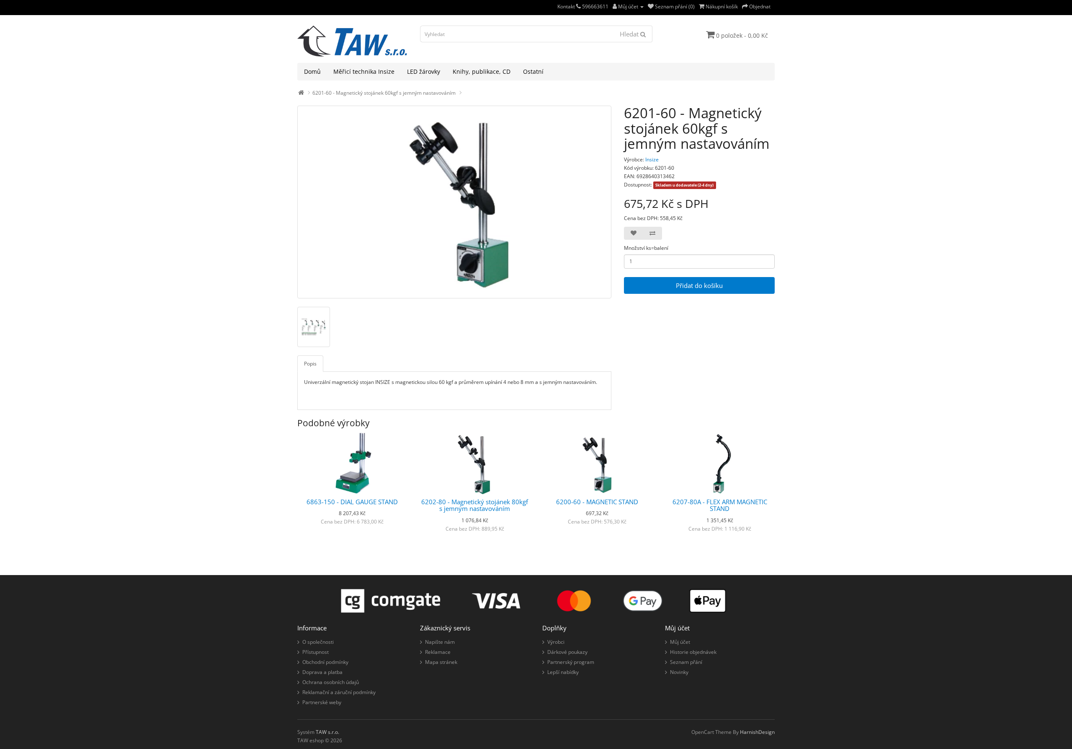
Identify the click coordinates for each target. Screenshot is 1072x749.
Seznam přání (686, 662)
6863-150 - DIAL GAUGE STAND (352, 502)
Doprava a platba (322, 672)
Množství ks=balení (646, 247)
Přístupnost (315, 652)
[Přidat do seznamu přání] (633, 233)
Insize (652, 159)
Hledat (630, 34)
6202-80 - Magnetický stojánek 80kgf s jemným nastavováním (474, 505)
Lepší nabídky (563, 672)
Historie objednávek (693, 652)
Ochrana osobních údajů (330, 682)
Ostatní (533, 71)
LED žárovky (423, 71)
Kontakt (566, 6)
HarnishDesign (757, 732)
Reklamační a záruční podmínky (339, 692)
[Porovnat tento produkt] (652, 233)
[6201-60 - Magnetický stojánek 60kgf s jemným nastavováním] (454, 202)
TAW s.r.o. (327, 732)
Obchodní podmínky (325, 662)
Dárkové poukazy (567, 652)
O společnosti (318, 641)
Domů (312, 71)
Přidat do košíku (699, 285)
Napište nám (440, 641)
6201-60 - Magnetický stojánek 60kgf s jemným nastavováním (384, 92)
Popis (310, 363)
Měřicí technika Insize (363, 71)
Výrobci (555, 641)
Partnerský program (570, 662)
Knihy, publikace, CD (481, 71)
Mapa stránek (441, 662)
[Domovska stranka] (301, 92)
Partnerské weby (321, 702)
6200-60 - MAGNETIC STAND (597, 502)
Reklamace (438, 652)
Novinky (679, 672)
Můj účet (680, 641)
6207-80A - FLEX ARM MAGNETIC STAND (720, 505)
